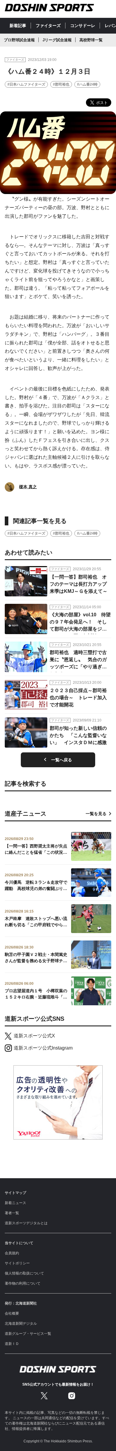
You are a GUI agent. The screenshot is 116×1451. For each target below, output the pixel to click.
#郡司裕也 (61, 84)
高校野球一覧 (91, 40)
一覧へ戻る (61, 759)
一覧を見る (96, 814)
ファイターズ (48, 25)
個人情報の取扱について (24, 1273)
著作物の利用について (22, 1283)
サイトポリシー (17, 1263)
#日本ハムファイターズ (26, 84)
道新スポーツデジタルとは (26, 1223)
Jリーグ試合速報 (57, 40)
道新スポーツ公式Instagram (43, 1047)
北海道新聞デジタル (21, 1323)
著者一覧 (12, 1213)
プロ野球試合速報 (19, 40)
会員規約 (12, 1253)
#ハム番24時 (87, 84)
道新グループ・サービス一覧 (28, 1334)
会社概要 (12, 1313)
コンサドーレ (82, 25)
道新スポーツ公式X (34, 1035)
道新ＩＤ (12, 1344)
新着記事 (18, 25)
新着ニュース (15, 1203)
